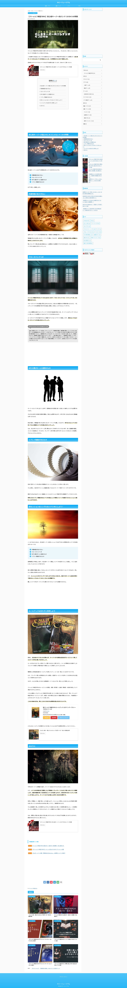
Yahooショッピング (64, 717)
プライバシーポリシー (63, 976)
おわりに (42, 105)
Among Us (86, 220)
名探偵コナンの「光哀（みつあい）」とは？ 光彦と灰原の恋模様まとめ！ (92, 192)
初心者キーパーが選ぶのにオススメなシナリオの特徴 (53, 86)
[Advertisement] (53, 119)
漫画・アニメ (58, 5)
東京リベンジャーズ (95, 237)
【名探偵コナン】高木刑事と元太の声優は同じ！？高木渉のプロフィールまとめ (92, 209)
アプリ (68, 5)
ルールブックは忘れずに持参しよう (48, 103)
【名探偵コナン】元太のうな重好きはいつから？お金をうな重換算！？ (92, 201)
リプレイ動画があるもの (46, 97)
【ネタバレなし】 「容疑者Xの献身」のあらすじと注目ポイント (45, 968)
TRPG (79, 5)
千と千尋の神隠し (88, 234)
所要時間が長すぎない (45, 88)
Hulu (92, 220)
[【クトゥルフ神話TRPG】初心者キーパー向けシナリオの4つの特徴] (54, 882)
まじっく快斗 (87, 223)
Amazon (46, 717)
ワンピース (98, 232)
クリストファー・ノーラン (89, 229)
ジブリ (99, 229)
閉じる (54, 80)
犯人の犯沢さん (87, 240)
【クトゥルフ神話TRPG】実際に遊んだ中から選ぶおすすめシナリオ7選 (95, 165)
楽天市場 (54, 717)
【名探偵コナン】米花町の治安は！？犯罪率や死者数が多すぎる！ (95, 175)
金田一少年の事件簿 (88, 243)
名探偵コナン (97, 234)
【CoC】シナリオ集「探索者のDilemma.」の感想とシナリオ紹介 (48, 853)
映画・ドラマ (47, 5)
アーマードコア (95, 223)
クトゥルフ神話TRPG (33, 888)
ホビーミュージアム (63, 2)
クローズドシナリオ (45, 91)
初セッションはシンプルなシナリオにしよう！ (51, 100)
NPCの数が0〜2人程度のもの (47, 94)
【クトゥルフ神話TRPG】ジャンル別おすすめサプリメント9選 (48, 849)
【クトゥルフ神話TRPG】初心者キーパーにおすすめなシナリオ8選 (95, 160)
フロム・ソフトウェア (88, 232)
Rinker (48, 711)
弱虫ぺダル (86, 237)
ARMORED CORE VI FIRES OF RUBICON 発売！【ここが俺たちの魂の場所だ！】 (92, 197)
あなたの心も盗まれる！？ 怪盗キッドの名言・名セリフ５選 (92, 205)
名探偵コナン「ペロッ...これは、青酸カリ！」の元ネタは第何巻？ (95, 180)
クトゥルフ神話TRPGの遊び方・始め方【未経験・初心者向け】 (48, 846)
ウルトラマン (87, 226)
